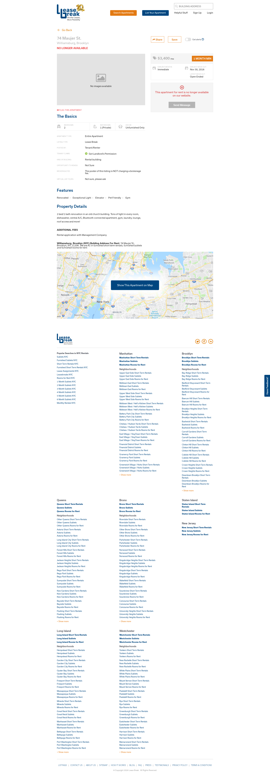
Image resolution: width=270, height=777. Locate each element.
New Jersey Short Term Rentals (197, 527)
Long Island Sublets (66, 638)
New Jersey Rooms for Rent (195, 534)
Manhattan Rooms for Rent (132, 364)
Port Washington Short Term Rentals (73, 742)
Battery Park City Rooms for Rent (134, 420)
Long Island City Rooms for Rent (71, 546)
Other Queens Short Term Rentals (72, 519)
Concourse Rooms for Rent (131, 607)
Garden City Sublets (66, 663)
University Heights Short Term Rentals (136, 611)
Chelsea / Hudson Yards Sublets (133, 427)
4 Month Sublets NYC (66, 392)
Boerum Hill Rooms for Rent (194, 404)
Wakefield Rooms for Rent (130, 586)
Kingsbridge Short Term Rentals (133, 570)
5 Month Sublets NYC (66, 396)
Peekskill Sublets (126, 694)
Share (158, 39)
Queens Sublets (64, 507)
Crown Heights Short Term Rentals (197, 465)
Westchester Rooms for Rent (133, 642)
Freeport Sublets (64, 684)
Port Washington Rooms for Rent (71, 748)
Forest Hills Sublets (65, 553)
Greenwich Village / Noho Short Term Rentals (139, 464)
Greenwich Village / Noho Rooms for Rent (137, 470)
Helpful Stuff (181, 12)
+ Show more (125, 475)
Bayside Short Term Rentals (69, 601)
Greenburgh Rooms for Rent (132, 717)
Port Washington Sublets (68, 745)
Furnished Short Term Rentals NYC (72, 367)
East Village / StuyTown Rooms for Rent (136, 440)
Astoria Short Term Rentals (69, 529)
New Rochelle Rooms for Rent (132, 666)
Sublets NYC (62, 357)
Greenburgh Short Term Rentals (133, 711)
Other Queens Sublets (67, 522)
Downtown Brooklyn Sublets (194, 480)
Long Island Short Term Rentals (72, 635)
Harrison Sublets (126, 735)
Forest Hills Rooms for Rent (69, 556)
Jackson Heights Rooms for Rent (71, 566)
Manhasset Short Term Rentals (70, 721)
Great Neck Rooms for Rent (69, 717)
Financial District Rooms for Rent (133, 450)
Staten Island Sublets (192, 510)
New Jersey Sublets (191, 531)
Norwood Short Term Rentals (132, 550)
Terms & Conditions (201, 765)
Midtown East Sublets (129, 386)
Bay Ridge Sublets (190, 376)
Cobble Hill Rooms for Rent (194, 461)
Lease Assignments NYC (68, 371)
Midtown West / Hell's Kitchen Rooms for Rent (139, 409)
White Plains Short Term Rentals (133, 670)
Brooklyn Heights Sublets (193, 414)
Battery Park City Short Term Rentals (135, 413)
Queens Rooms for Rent (68, 511)
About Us (91, 765)
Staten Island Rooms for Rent (196, 513)
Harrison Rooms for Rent (130, 738)
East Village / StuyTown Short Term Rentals (138, 434)
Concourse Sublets (127, 604)
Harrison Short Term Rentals (132, 731)
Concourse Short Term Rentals (132, 601)
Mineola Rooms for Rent (67, 707)
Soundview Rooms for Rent (131, 597)
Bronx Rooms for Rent (130, 511)
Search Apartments (123, 12)
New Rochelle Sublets (129, 663)
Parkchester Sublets (128, 543)
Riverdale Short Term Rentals (132, 519)
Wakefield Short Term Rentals (132, 580)
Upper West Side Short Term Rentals (135, 393)
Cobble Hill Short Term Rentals (195, 454)
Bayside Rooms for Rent (67, 607)
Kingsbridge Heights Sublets (132, 563)
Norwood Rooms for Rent (130, 556)
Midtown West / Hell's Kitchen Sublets (136, 406)
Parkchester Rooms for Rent (131, 546)
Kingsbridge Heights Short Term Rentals (137, 560)
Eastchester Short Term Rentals (133, 721)
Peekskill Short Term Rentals (132, 691)
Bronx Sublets (126, 507)
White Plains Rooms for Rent (132, 676)
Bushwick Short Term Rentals (195, 421)
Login (210, 12)
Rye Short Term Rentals (129, 701)
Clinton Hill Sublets (190, 447)
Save (175, 39)
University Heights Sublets (131, 614)
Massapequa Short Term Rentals (71, 691)
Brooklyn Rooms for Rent (194, 364)
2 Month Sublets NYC (66, 385)
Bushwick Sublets (189, 424)
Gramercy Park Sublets (129, 457)
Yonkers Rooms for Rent (129, 656)
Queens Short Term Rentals (70, 504)
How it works (118, 765)
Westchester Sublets (129, 638)
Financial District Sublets (130, 447)
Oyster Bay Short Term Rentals (70, 670)
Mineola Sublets (64, 704)
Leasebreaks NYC (65, 374)
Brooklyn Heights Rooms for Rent (196, 417)
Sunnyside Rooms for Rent (68, 586)
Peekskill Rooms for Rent (130, 697)
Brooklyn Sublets (190, 361)
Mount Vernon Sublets (129, 684)
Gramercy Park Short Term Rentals (134, 454)
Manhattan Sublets (128, 361)
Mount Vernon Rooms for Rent (132, 687)
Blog (132, 765)
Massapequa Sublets (66, 694)
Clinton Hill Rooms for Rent (193, 450)
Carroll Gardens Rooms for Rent (196, 440)
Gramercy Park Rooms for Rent (133, 460)
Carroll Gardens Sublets (192, 437)
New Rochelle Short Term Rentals (134, 660)
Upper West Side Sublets (130, 396)
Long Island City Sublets (67, 543)
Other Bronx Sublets (128, 532)
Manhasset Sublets (65, 724)
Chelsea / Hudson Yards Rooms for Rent (137, 430)
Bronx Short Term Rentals (131, 504)
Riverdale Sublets (127, 522)
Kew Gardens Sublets (66, 593)
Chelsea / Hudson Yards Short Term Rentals (138, 424)
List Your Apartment (155, 12)
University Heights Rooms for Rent (134, 617)
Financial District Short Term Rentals (135, 444)
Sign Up (197, 12)
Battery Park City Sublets (130, 416)
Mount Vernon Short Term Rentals (134, 680)
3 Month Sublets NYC (66, 388)
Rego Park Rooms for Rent (68, 576)
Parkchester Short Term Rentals (133, 540)
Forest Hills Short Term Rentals (70, 550)
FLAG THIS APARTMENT (70, 110)
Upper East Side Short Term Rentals (135, 373)
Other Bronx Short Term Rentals (133, 529)
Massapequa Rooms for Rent (69, 697)
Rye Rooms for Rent (128, 707)
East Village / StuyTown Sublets (133, 437)
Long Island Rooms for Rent (70, 642)
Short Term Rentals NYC (67, 364)
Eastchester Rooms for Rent (131, 727)
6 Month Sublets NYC (66, 399)
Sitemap (103, 765)
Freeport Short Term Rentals (69, 680)
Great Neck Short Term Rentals (71, 711)
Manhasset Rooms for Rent (69, 727)
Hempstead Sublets (66, 653)
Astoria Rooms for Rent (67, 535)
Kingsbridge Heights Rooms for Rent (135, 566)
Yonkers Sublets (126, 653)
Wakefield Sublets (127, 583)
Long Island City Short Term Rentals (73, 540)
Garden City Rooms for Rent (69, 666)
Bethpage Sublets (65, 735)
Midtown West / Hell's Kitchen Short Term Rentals (141, 403)
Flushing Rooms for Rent (67, 617)
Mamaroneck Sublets (128, 745)
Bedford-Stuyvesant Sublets (194, 388)
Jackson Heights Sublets (67, 563)
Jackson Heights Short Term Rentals (73, 560)
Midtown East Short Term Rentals (134, 383)
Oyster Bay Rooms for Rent (69, 676)
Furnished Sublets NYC (67, 360)
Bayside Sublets (64, 604)
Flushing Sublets (64, 614)
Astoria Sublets (63, 532)
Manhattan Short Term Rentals (134, 357)
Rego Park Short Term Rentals (70, 570)
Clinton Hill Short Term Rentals (195, 444)
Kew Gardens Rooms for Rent (70, 597)
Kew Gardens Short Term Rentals (72, 590)
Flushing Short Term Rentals (69, 611)
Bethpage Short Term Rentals (70, 731)
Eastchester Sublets (128, 724)
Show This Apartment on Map (135, 285)
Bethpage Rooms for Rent (68, 738)
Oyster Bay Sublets (65, 673)
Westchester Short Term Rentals (134, 635)
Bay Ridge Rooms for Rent (193, 379)
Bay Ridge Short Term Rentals (195, 373)
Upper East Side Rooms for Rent (133, 379)
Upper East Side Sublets (130, 376)
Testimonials (162, 765)
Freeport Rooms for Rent (68, 687)
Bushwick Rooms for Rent (193, 427)
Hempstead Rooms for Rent (69, 656)
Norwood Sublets (127, 553)
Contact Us (76, 765)
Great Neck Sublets (65, 714)
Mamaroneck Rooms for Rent (132, 748)
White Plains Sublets (128, 673)
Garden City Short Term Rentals (71, 660)
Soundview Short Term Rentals (133, 590)
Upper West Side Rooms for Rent (134, 399)
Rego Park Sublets (65, 573)
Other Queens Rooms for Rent (70, 525)
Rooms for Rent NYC (66, 378)
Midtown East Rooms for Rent (132, 389)
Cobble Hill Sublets (190, 458)
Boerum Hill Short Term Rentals (196, 398)
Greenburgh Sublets (128, 714)
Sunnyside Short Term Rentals (70, 580)
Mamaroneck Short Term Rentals (133, 742)
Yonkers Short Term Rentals (131, 650)
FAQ (140, 765)
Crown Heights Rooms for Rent (195, 471)
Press (148, 765)
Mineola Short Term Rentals (69, 701)
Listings (62, 765)
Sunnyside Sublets (65, 583)
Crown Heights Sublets (192, 468)
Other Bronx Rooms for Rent (131, 535)
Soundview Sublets (128, 593)
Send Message (181, 105)
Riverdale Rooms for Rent (130, 525)
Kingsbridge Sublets (128, 573)
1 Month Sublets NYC (66, 381)
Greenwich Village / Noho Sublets (134, 467)
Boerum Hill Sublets (190, 401)
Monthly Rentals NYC (66, 403)
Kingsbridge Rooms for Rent (132, 576)
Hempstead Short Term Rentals (71, 650)
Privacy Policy (180, 765)
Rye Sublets (124, 704)
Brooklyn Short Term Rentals (195, 357)
